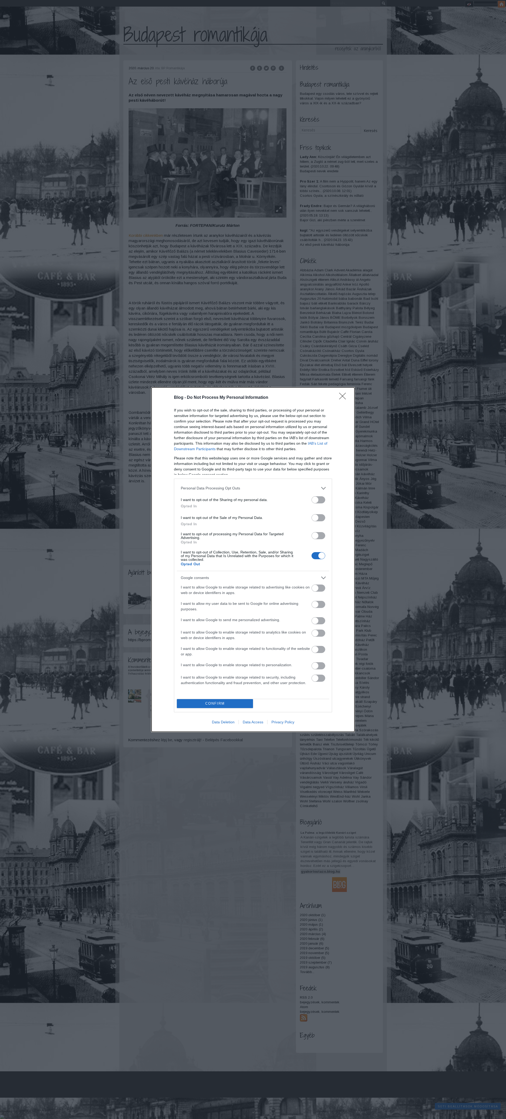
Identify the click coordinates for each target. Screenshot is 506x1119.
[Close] (344, 398)
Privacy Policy (282, 722)
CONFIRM (215, 703)
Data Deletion (223, 722)
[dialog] (253, 559)
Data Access (253, 722)
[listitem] (253, 488)
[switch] (318, 499)
